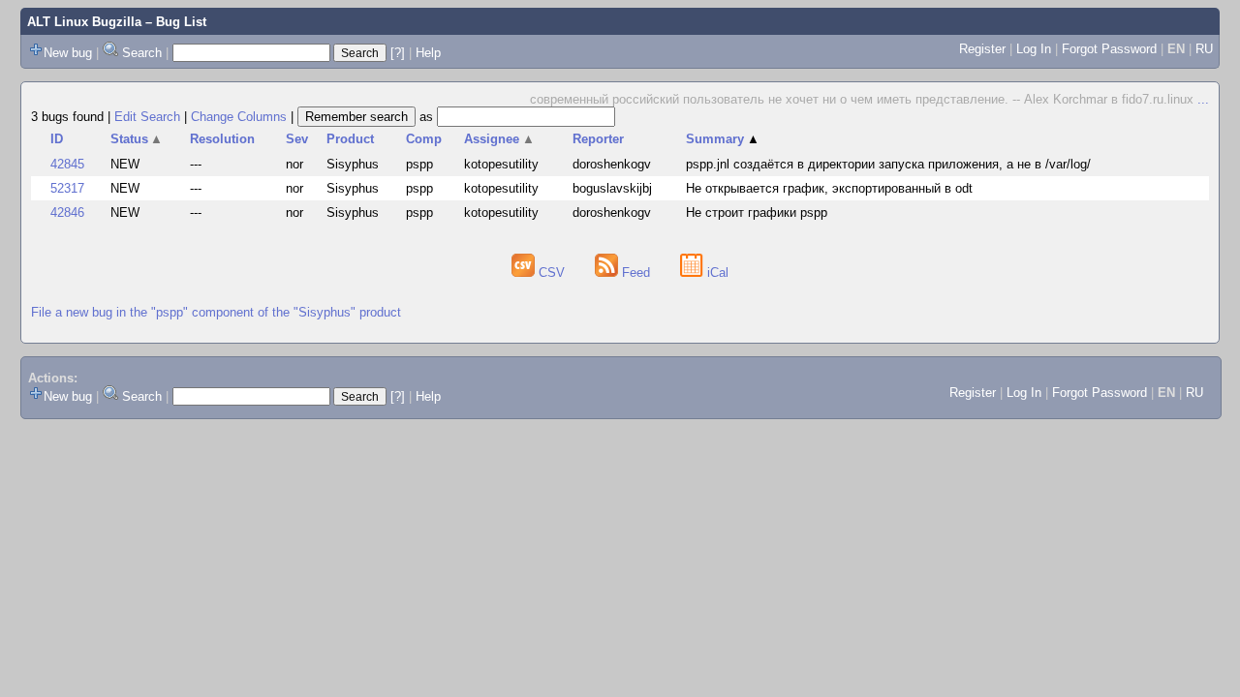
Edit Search (147, 116)
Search (142, 52)
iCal (715, 272)
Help (428, 52)
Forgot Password (1109, 49)
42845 (67, 164)
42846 (67, 212)
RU (1204, 49)
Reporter (598, 139)
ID (56, 139)
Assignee (499, 139)
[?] (397, 52)
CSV (552, 272)
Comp (424, 139)
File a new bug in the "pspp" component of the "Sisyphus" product (216, 312)
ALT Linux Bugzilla (84, 22)
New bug (68, 52)
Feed (636, 272)
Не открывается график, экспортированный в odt (829, 188)
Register (982, 49)
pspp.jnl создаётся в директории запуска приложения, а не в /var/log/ (888, 164)
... (1203, 99)
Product (350, 139)
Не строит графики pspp (756, 212)
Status (137, 139)
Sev (297, 139)
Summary (723, 139)
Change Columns (239, 116)
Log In (1033, 49)
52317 (67, 188)
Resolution (222, 139)
